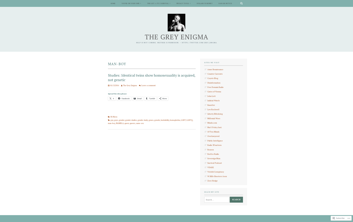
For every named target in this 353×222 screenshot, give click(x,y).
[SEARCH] (241, 3)
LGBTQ (189, 120)
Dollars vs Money (204, 3)
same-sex (140, 123)
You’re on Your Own (130, 3)
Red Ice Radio (213, 154)
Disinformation (213, 82)
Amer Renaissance (215, 69)
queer (127, 123)
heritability (165, 120)
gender (121, 120)
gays (116, 120)
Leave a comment (148, 85)
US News (113, 117)
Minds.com (212, 122)
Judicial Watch (213, 100)
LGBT (183, 120)
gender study (143, 120)
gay (111, 120)
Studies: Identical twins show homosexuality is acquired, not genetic (151, 77)
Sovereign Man (213, 158)
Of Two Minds (213, 131)
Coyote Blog (212, 78)
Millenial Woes (213, 118)
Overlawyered (213, 136)
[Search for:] (217, 199)
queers (132, 123)
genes (151, 120)
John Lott (211, 96)
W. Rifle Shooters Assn (217, 176)
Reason (210, 149)
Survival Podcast (214, 163)
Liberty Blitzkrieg (215, 114)
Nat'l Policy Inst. (214, 127)
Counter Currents (215, 73)
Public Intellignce (215, 140)
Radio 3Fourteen (214, 145)
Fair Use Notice (225, 3)
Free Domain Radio (215, 87)
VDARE (210, 167)
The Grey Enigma (176, 36)
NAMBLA (120, 123)
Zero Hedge (212, 180)
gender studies (131, 120)
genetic (157, 120)
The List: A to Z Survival (158, 3)
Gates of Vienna (214, 91)
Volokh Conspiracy (215, 171)
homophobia (175, 120)
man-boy (111, 123)
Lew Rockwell (213, 109)
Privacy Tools (182, 3)
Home (113, 3)
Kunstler (211, 105)
